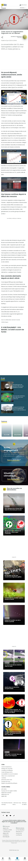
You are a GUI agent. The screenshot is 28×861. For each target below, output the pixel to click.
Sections (22, 7)
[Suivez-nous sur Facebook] (3, 816)
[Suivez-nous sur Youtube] (10, 816)
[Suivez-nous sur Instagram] (7, 816)
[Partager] (2, 37)
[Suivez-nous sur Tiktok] (14, 816)
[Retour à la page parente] (3, 6)
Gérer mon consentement (8, 776)
